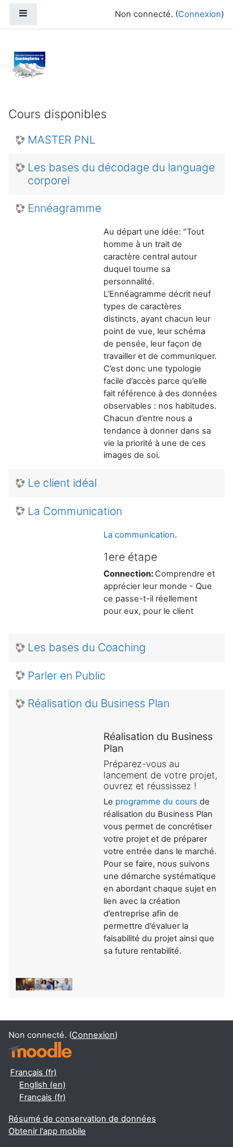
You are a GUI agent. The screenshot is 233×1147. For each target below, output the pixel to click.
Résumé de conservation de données (82, 1119)
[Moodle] (40, 1050)
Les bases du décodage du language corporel (121, 174)
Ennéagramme (64, 208)
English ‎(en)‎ (42, 1085)
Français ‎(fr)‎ (33, 1072)
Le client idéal (62, 483)
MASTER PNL (62, 139)
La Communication (75, 511)
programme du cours (156, 802)
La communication (139, 535)
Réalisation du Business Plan (99, 703)
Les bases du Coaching (87, 647)
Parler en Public (67, 675)
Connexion (199, 14)
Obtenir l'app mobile (47, 1131)
